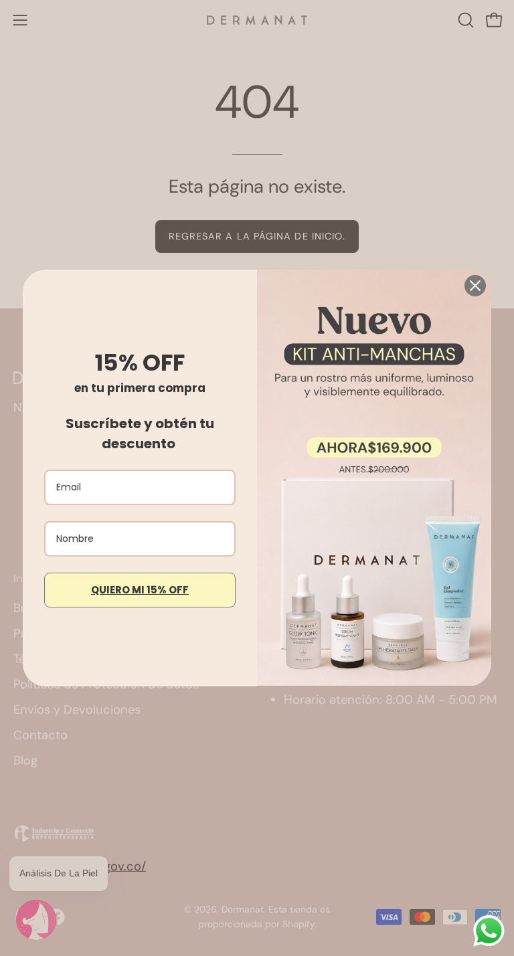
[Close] (475, 286)
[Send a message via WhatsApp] (488, 931)
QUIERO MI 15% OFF (140, 590)
